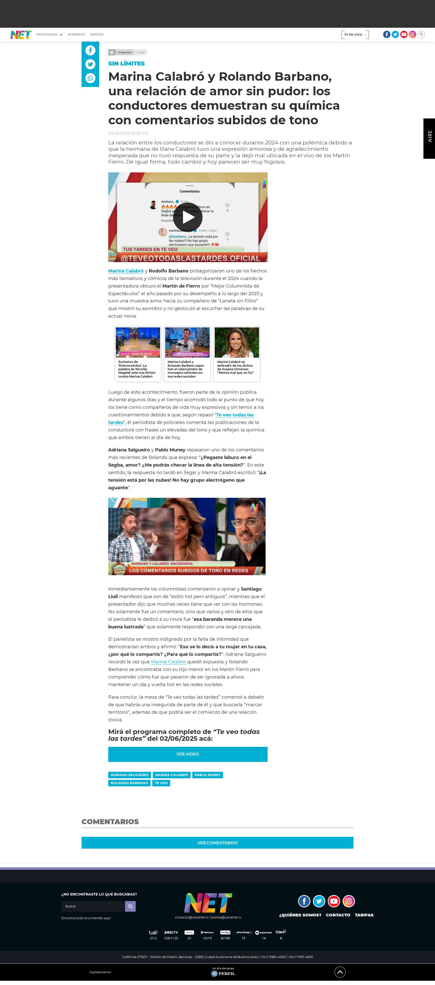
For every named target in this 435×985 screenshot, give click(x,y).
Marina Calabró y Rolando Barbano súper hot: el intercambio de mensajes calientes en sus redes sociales (186, 369)
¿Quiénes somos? (300, 915)
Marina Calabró (168, 661)
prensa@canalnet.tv (226, 917)
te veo (161, 783)
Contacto (338, 915)
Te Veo (140, 52)
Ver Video (187, 754)
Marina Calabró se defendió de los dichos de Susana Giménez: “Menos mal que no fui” (235, 367)
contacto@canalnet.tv (192, 917)
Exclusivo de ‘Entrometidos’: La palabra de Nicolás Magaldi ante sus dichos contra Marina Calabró (136, 369)
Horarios (76, 34)
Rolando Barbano (129, 783)
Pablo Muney (208, 775)
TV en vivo (353, 35)
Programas (124, 52)
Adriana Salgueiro (130, 775)
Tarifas (96, 34)
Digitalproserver (100, 972)
